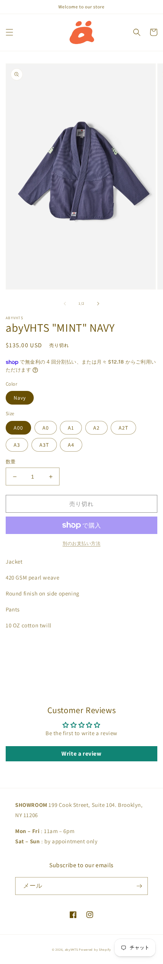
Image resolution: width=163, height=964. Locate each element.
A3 (17, 444)
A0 (45, 427)
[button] (9, 32)
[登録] (139, 886)
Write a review (81, 754)
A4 (71, 444)
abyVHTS (71, 949)
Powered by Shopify (95, 949)
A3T (44, 444)
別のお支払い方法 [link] (81, 543)
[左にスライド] (64, 303)
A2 (96, 427)
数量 (11, 461)
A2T (123, 427)
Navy (20, 397)
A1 (71, 427)
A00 (18, 427)
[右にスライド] (98, 303)
